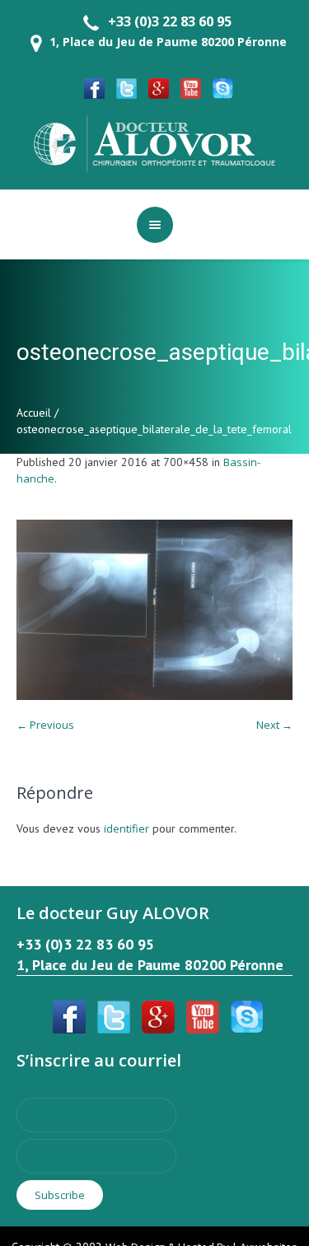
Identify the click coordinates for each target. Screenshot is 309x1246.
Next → (274, 724)
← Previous (45, 724)
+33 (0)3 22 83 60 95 (170, 21)
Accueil (33, 412)
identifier (126, 828)
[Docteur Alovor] (155, 142)
